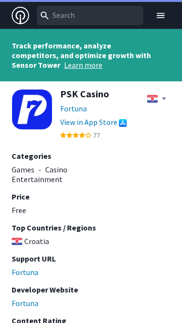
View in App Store (88, 122)
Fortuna (73, 108)
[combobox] (90, 15)
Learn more (83, 65)
